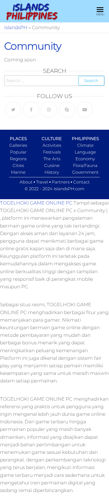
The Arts (51, 158)
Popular (18, 152)
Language (85, 152)
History (51, 172)
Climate (85, 145)
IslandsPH (15, 27)
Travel (42, 182)
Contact (81, 182)
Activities (51, 145)
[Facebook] (31, 109)
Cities (18, 165)
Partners (61, 182)
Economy (85, 158)
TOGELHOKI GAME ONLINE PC (36, 203)
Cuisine (52, 165)
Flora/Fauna (85, 165)
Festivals (52, 152)
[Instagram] (49, 109)
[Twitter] (13, 109)
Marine (18, 172)
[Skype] (67, 109)
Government (85, 172)
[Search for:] (54, 80)
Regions (18, 158)
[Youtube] (85, 109)
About (26, 182)
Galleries (18, 145)
